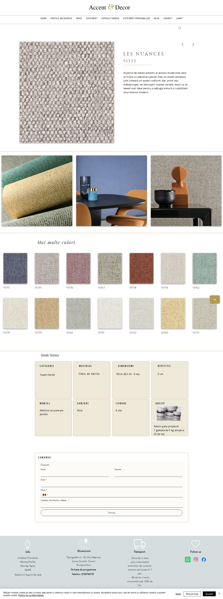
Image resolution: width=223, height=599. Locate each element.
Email (44, 480)
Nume (43, 469)
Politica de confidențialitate (31, 595)
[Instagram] (196, 559)
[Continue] (215, 299)
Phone (44, 490)
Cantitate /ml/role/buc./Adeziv (55, 500)
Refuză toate (192, 593)
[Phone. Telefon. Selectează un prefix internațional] (45, 495)
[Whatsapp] (188, 559)
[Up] (182, 44)
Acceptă (209, 593)
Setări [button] (178, 593)
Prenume (118, 469)
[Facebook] (204, 559)
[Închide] (219, 594)
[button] (61, 18)
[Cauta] (180, 28)
